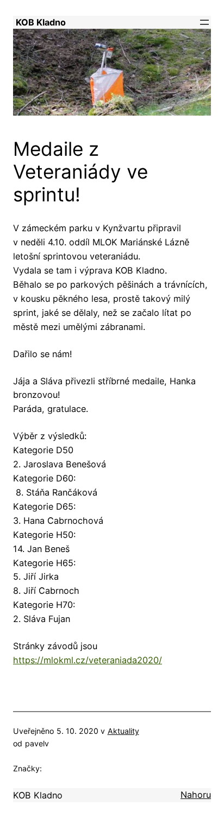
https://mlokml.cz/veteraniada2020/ (87, 660)
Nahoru (196, 794)
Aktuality (123, 730)
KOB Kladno (41, 22)
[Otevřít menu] (204, 22)
